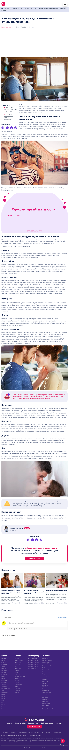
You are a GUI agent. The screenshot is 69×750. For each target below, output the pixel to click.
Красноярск (18, 674)
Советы (14, 8)
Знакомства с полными (45, 686)
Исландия (4, 674)
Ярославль (18, 662)
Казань (17, 682)
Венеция (3, 704)
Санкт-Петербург (19, 660)
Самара (17, 670)
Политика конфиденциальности (28, 732)
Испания (3, 702)
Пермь (16, 686)
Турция (3, 666)
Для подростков (32, 658)
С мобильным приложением (45, 706)
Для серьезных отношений (46, 663)
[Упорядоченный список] (19, 629)
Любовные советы (47, 723)
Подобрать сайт (34, 726)
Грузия (3, 660)
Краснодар (18, 664)
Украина (3, 684)
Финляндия (4, 694)
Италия (3, 706)
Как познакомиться (26, 8)
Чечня (3, 698)
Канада (3, 678)
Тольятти (17, 688)
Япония (3, 711)
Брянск (17, 680)
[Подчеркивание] (14, 629)
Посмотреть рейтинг (34, 558)
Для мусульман (46, 703)
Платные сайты (46, 670)
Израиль (3, 708)
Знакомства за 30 (33, 660)
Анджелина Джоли (19, 528)
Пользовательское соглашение (51, 732)
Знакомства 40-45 (33, 662)
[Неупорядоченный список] (21, 629)
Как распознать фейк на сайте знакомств (56, 591)
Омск (16, 672)
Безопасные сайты (47, 666)
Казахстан (4, 680)
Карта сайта (22, 735)
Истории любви (20, 723)
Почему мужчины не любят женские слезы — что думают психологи (11, 592)
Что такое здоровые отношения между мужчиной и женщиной (34, 592)
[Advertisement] (34, 43)
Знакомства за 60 (33, 666)
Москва (17, 658)
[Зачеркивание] (16, 629)
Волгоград (18, 668)
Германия (4, 664)
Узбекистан (4, 692)
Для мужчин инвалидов (45, 700)
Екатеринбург (18, 684)
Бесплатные (45, 658)
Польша (3, 658)
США (2, 700)
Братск (17, 678)
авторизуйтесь (62, 617)
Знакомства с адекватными (45, 689)
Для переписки (46, 676)
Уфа (16, 666)
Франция (3, 668)
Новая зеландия (5, 688)
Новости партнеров (35, 735)
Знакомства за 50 (33, 664)
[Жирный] (9, 629)
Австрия (3, 672)
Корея (3, 696)
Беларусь (4, 682)
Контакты (59, 723)
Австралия (4, 670)
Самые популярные (47, 660)
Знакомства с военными (45, 682)
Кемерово (17, 690)
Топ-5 (43, 668)
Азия (2, 690)
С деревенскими (46, 674)
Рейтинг (13, 732)
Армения (3, 662)
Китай (2, 676)
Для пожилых (32, 668)
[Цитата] (24, 629)
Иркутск (17, 692)
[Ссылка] (27, 629)
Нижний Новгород (20, 676)
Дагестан (4, 686)
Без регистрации (46, 672)
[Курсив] (11, 629)
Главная (6, 8)
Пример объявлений (47, 708)
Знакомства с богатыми (45, 678)
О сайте (5, 732)
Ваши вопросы (33, 723)
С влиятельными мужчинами (46, 693)
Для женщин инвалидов (45, 696)
